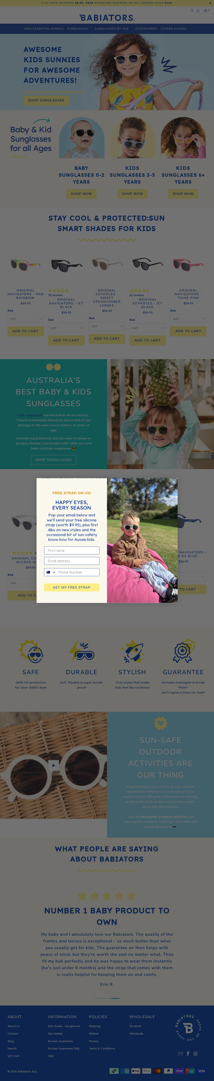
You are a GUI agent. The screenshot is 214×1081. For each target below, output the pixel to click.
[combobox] (50, 572)
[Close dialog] (174, 482)
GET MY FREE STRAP (71, 587)
